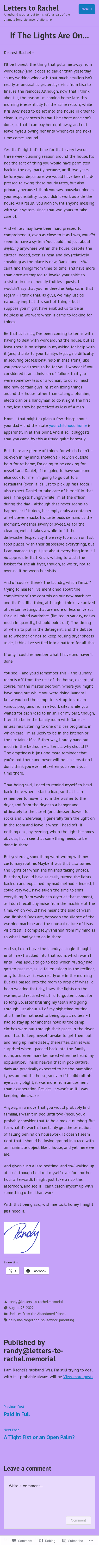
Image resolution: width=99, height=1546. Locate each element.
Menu (88, 9)
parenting (66, 1320)
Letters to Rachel (31, 7)
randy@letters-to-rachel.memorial (36, 1301)
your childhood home (68, 425)
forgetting (31, 1320)
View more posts (78, 1376)
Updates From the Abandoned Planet (37, 1313)
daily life (15, 1320)
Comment (78, 1520)
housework (49, 1320)
